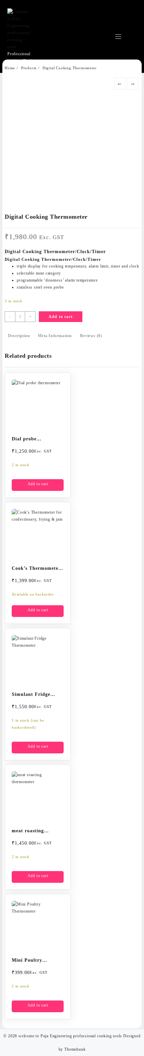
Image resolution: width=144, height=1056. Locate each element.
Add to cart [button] (37, 484)
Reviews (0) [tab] (91, 335)
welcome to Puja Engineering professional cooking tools (70, 1036)
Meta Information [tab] (55, 335)
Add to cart (61, 316)
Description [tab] (19, 335)
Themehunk (74, 1049)
